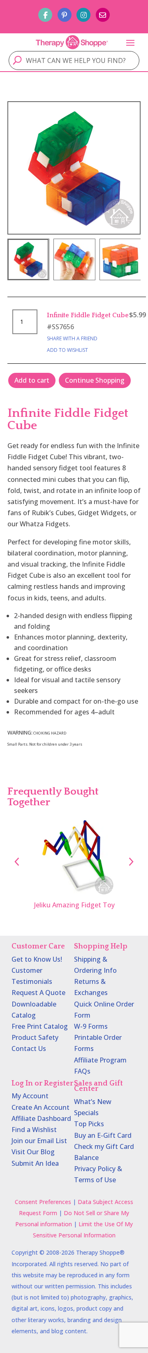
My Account (30, 1095)
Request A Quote (38, 992)
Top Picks (89, 1123)
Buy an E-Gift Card (103, 1135)
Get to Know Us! (37, 959)
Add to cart (31, 380)
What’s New (92, 1101)
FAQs (82, 1071)
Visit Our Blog (33, 1151)
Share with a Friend (72, 338)
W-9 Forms (91, 1026)
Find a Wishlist (34, 1129)
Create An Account (40, 1107)
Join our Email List (39, 1140)
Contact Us (29, 1048)
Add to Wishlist (67, 349)
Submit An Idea (35, 1163)
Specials (86, 1112)
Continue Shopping (95, 380)
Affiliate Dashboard (41, 1118)
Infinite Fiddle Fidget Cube (88, 315)
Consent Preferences (43, 1202)
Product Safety (35, 1037)
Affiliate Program (100, 1060)
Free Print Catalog (40, 1026)
